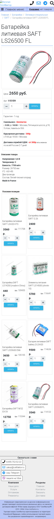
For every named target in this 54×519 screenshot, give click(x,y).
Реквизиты (13, 496)
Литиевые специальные (36, 15)
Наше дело (13, 486)
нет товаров (40, 9)
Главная (5, 15)
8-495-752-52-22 (13, 462)
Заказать (40, 492)
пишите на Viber (13, 478)
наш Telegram (12, 473)
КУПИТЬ (35, 106)
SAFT (6, 18)
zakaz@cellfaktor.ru (15, 467)
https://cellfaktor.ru (32, 509)
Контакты (40, 489)
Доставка (40, 496)
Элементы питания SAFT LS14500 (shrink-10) (38, 285)
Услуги (13, 489)
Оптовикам (13, 492)
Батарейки (17, 15)
